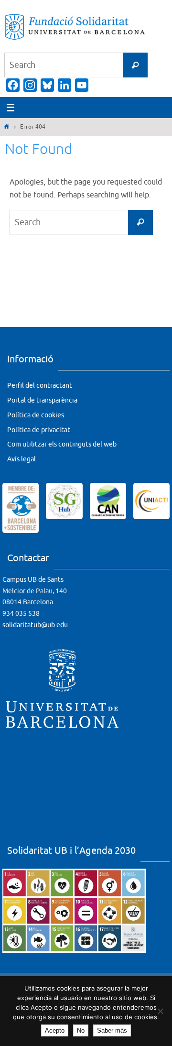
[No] (160, 1011)
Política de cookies (35, 415)
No (81, 1030)
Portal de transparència (42, 400)
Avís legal (21, 459)
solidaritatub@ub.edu (35, 625)
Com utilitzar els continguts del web (62, 444)
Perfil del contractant (39, 385)
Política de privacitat (38, 430)
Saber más (112, 1030)
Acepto (54, 1030)
